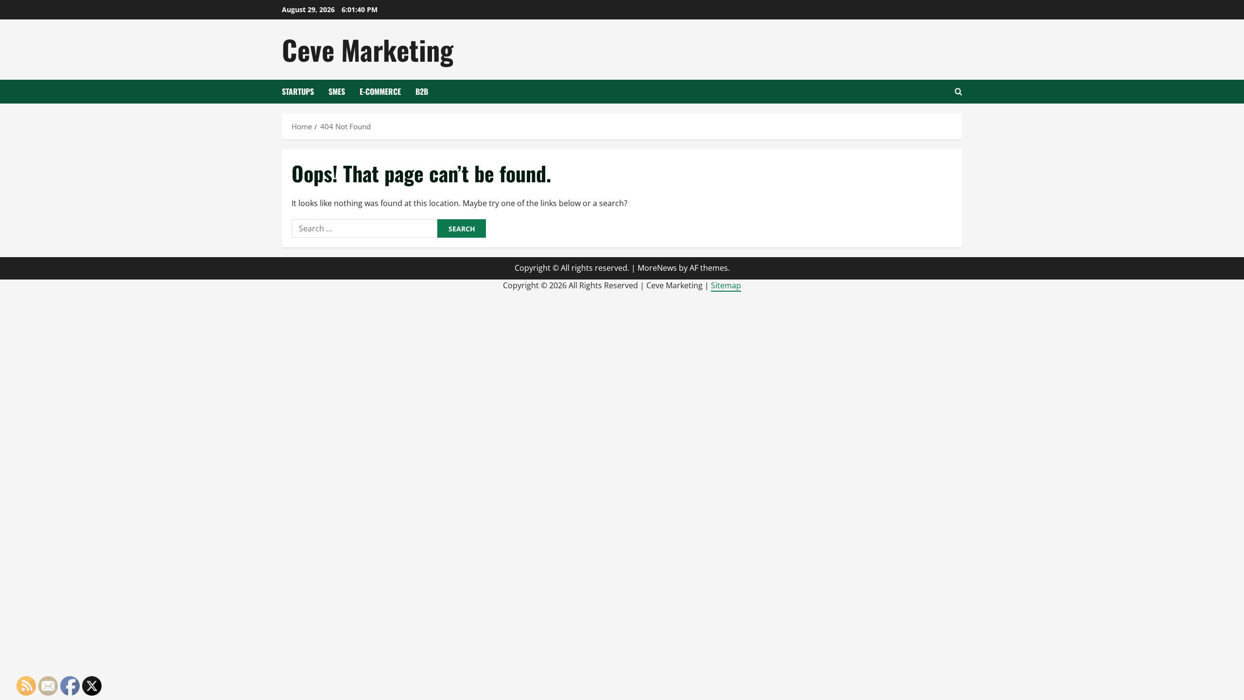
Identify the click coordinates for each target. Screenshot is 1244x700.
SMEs (336, 91)
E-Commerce (380, 91)
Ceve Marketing (367, 49)
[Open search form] (958, 91)
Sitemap (726, 285)
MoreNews (657, 267)
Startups (298, 91)
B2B (421, 91)
